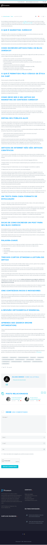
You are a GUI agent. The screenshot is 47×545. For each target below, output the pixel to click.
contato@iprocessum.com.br (33, 1)
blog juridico (33, 357)
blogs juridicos (40, 357)
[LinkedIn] (9, 367)
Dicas (12, 16)
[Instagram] (45, 1)
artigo (25, 21)
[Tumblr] (7, 367)
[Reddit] (10, 367)
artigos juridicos (13, 357)
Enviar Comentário (10, 466)
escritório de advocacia (20, 359)
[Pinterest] (5, 367)
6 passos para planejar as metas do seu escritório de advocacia (36, 515)
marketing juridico (6, 361)
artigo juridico (5, 357)
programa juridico (27, 361)
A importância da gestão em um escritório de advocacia (17, 399)
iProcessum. (39, 352)
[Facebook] (43, 1)
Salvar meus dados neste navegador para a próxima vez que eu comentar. (18, 454)
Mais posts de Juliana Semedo (19, 380)
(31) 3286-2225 (21, 1)
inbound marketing (30, 359)
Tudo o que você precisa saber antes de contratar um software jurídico (36, 522)
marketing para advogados (16, 361)
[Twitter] (3, 367)
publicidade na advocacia (37, 361)
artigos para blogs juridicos (23, 357)
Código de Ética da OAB (27, 22)
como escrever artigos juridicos (8, 359)
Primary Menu (45, 5)
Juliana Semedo (6, 16)
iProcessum (38, 359)
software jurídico (5, 363)
